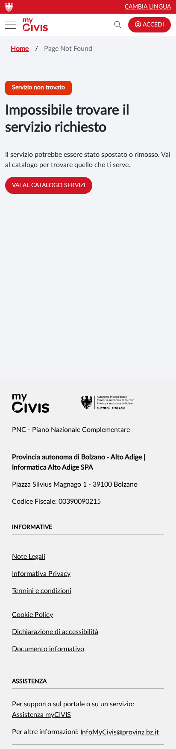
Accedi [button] (152, 25)
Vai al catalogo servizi (48, 185)
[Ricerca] (118, 25)
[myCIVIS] (30, 403)
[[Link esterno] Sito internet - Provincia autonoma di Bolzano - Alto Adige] (107, 402)
